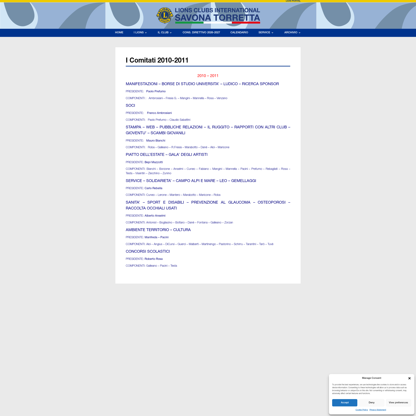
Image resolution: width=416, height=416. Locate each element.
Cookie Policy (362, 410)
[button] (409, 378)
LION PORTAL (293, 1)
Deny (372, 403)
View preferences (398, 403)
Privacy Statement (378, 410)
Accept (345, 403)
